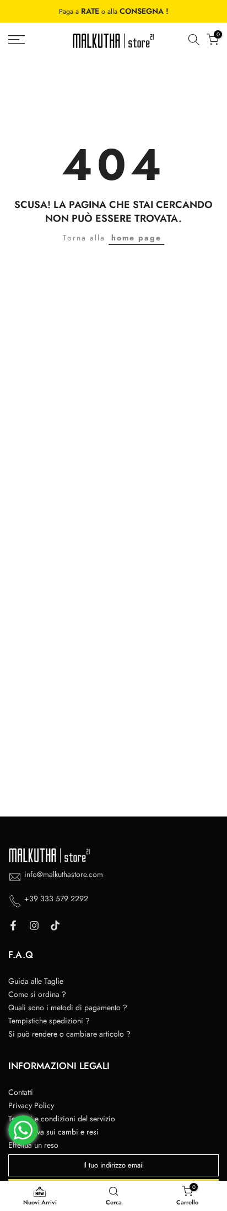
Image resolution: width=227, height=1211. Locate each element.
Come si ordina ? (37, 994)
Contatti (20, 1092)
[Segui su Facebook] (13, 925)
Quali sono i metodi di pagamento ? (67, 1007)
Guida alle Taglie (35, 981)
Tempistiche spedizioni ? (49, 1020)
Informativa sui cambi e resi (53, 1131)
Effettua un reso (33, 1144)
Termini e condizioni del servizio (61, 1118)
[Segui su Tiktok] (55, 925)
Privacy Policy (31, 1105)
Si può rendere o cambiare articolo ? (69, 1033)
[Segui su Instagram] (34, 925)
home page (136, 237)
